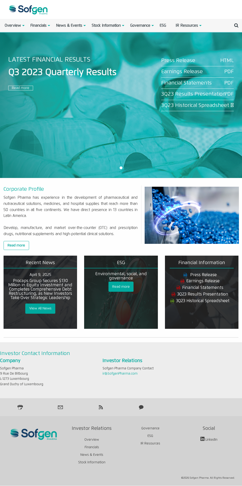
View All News (40, 308)
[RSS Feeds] (101, 407)
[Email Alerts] (60, 407)
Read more (20, 88)
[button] (121, 168)
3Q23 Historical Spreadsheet (195, 105)
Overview (13, 25)
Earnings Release (182, 71)
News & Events (69, 25)
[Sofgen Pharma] (28, 9)
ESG (163, 25)
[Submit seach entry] (236, 25)
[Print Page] (20, 407)
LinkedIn (211, 440)
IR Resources (187, 25)
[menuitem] (13, 25)
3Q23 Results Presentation (193, 94)
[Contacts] (141, 407)
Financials (38, 25)
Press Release (178, 60)
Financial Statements (186, 83)
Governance (140, 25)
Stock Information (106, 25)
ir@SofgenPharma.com (120, 373)
